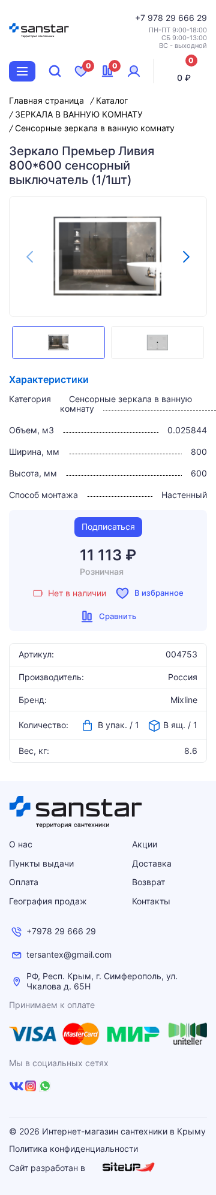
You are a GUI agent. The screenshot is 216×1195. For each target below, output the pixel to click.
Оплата (23, 882)
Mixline (183, 700)
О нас (20, 844)
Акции (144, 844)
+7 (141, 18)
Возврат (148, 882)
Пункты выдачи (41, 863)
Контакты (151, 901)
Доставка (152, 863)
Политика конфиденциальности (73, 1149)
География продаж (48, 901)
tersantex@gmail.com (69, 954)
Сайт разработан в (48, 1168)
